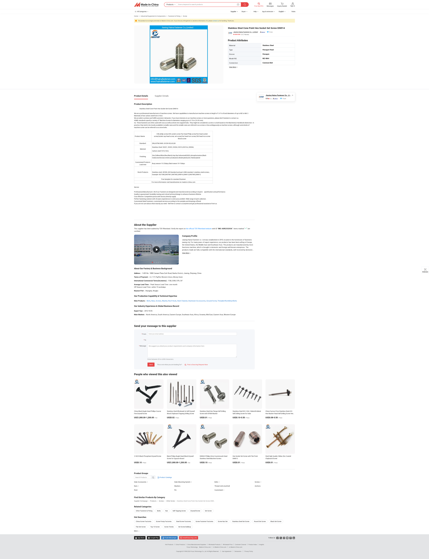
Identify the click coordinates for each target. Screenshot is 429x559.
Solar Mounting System (182, 482)
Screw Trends (169, 527)
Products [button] (169, 4)
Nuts (153, 301)
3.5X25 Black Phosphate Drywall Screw (147, 456)
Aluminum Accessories (197, 301)
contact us (216, 21)
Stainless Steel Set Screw (240, 521)
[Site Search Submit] (245, 4)
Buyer (244, 11)
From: (144, 334)
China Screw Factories (143, 521)
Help (255, 11)
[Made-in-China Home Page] (146, 4)
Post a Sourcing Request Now (196, 364)
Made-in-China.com (205, 547)
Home (136, 16)
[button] (238, 4)
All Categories (142, 11)
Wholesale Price (227, 544)
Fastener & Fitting (174, 16)
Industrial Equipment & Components (153, 16)
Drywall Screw (195, 511)
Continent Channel (240, 544)
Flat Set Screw (141, 527)
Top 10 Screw (155, 527)
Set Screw (208, 511)
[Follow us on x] (281, 538)
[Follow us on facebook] (277, 538)
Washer (164, 301)
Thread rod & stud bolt (222, 486)
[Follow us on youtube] (287, 538)
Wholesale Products (214, 544)
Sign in (292, 6)
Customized (218, 490)
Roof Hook (172, 301)
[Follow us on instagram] (284, 538)
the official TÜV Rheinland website (199, 228)
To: (145, 340)
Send (151, 364)
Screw (185, 16)
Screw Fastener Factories (204, 521)
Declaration (237, 551)
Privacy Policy (248, 551)
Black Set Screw (275, 521)
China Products (180, 544)
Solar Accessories (140, 482)
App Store (139, 538)
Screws (158, 301)
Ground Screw (211, 301)
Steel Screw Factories (183, 521)
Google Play (153, 538)
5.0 (269, 99)
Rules (293, 11)
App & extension (267, 11)
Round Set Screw (260, 521)
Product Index (252, 544)
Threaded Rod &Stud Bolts (227, 301)
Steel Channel (182, 301)
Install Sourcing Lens (190, 538)
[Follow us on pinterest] (290, 538)
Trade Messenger (169, 538)
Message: (143, 346)
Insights (261, 544)
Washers (177, 486)
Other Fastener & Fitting (144, 511)
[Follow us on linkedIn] (294, 538)
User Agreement (226, 551)
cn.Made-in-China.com (235, 547)
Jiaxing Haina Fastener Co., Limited (245, 32)
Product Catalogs (165, 477)
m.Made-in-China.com (219, 547)
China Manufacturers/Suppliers (196, 544)
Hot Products (169, 544)
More (136, 531)
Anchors (258, 486)
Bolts (149, 301)
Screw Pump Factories (163, 521)
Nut (166, 511)
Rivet (136, 490)
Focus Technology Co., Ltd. (199, 551)
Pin (175, 490)
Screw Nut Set (223, 521)
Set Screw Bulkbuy (184, 527)
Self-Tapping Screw (179, 511)
